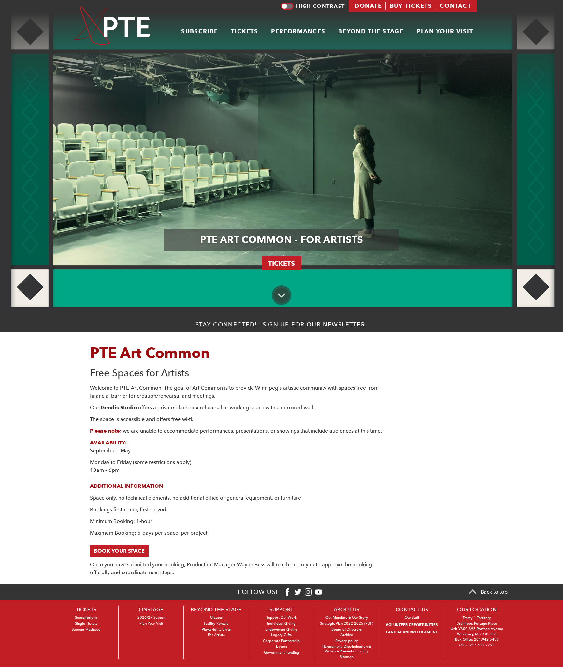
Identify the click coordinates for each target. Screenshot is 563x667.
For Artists (216, 635)
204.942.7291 (482, 645)
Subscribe (199, 31)
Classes (216, 618)
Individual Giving (281, 623)
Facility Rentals (216, 623)
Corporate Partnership (281, 641)
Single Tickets (86, 623)
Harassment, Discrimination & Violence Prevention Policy (346, 649)
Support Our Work (281, 618)
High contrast (320, 6)
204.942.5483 (486, 639)
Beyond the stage (370, 31)
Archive (346, 635)
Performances (298, 31)
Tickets (244, 31)
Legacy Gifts (281, 635)
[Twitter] (298, 592)
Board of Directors (346, 629)
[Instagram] (308, 592)
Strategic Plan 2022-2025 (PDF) (346, 623)
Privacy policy (346, 641)
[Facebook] (287, 592)
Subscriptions (86, 618)
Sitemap (347, 657)
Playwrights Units (216, 629)
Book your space (119, 551)
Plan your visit (445, 31)
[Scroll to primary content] (281, 295)
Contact (455, 5)
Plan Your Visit (151, 623)
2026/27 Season (151, 618)
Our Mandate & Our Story (346, 618)
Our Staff (412, 618)
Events (281, 647)
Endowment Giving (281, 629)
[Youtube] (319, 592)
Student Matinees (86, 629)
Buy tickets (411, 5)
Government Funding (281, 652)
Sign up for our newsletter (314, 324)
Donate (368, 5)
